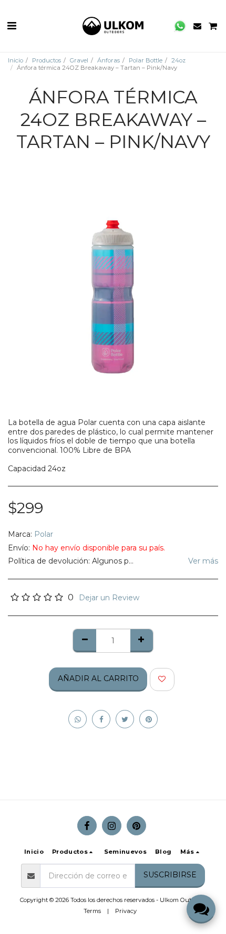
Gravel (79, 60)
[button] (11, 26)
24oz (178, 60)
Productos (46, 60)
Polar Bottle (145, 60)
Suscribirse (170, 874)
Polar (43, 534)
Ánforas (108, 60)
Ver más (203, 561)
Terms (92, 911)
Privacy (126, 911)
